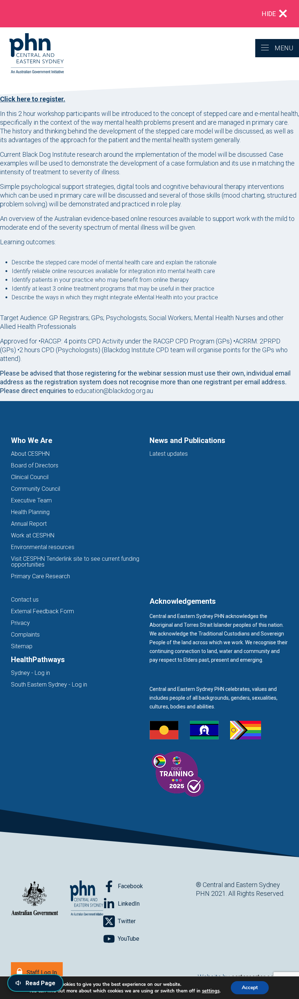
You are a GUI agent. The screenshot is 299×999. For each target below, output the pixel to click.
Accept (250, 987)
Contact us (25, 599)
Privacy (20, 622)
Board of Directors (34, 465)
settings (211, 991)
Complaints (25, 634)
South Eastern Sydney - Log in (49, 684)
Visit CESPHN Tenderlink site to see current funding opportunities (75, 561)
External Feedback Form (42, 611)
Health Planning (30, 512)
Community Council (35, 488)
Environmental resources (42, 547)
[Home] (32, 53)
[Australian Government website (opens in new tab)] (34, 899)
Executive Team (31, 500)
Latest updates (169, 453)
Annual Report (29, 523)
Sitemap (21, 646)
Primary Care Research (40, 576)
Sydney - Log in (30, 672)
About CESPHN (30, 453)
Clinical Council (29, 477)
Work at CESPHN (32, 535)
